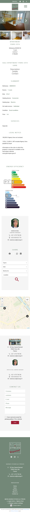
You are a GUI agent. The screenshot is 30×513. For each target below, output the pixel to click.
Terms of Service (14, 511)
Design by (17, 505)
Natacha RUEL (15, 231)
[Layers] (27, 299)
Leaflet (28, 328)
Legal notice (11, 501)
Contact (15, 74)
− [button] (2, 301)
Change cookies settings (16, 503)
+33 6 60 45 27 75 (16, 237)
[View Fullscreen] (2, 305)
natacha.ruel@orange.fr (16, 240)
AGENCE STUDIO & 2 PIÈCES (15, 464)
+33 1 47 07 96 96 (16, 235)
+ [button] (2, 299)
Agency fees (20, 501)
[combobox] (15, 262)
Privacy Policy (26, 509)
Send (15, 422)
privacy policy (9, 419)
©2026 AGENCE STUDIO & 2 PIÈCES (15, 499)
